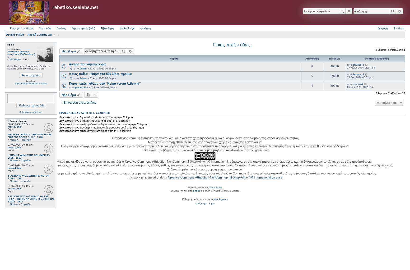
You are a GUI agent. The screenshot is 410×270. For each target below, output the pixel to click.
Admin (83, 68)
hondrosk (358, 84)
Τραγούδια (45, 28)
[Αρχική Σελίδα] (29, 12)
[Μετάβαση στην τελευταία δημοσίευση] (366, 64)
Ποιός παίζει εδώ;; (232, 44)
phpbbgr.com (221, 199)
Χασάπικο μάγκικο (18, 51)
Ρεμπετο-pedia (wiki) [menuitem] (83, 28)
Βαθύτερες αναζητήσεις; (30, 112)
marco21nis (15, 126)
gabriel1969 (81, 87)
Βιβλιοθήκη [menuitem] (107, 28)
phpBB (197, 190)
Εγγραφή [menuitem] (382, 28)
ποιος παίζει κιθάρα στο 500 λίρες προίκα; (100, 74)
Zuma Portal (215, 187)
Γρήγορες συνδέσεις (21, 28)
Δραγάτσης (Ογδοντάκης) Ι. (21, 55)
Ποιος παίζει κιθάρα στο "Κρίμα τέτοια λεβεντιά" (105, 83)
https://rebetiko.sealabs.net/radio (31, 83)
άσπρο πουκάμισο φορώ (87, 64)
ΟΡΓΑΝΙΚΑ (15, 59)
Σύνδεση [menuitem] (399, 28)
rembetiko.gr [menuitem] (127, 28)
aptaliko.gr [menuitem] (146, 28)
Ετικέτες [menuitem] (60, 28)
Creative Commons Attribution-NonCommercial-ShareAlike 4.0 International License (225, 177)
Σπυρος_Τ (358, 64)
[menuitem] (201, 203)
